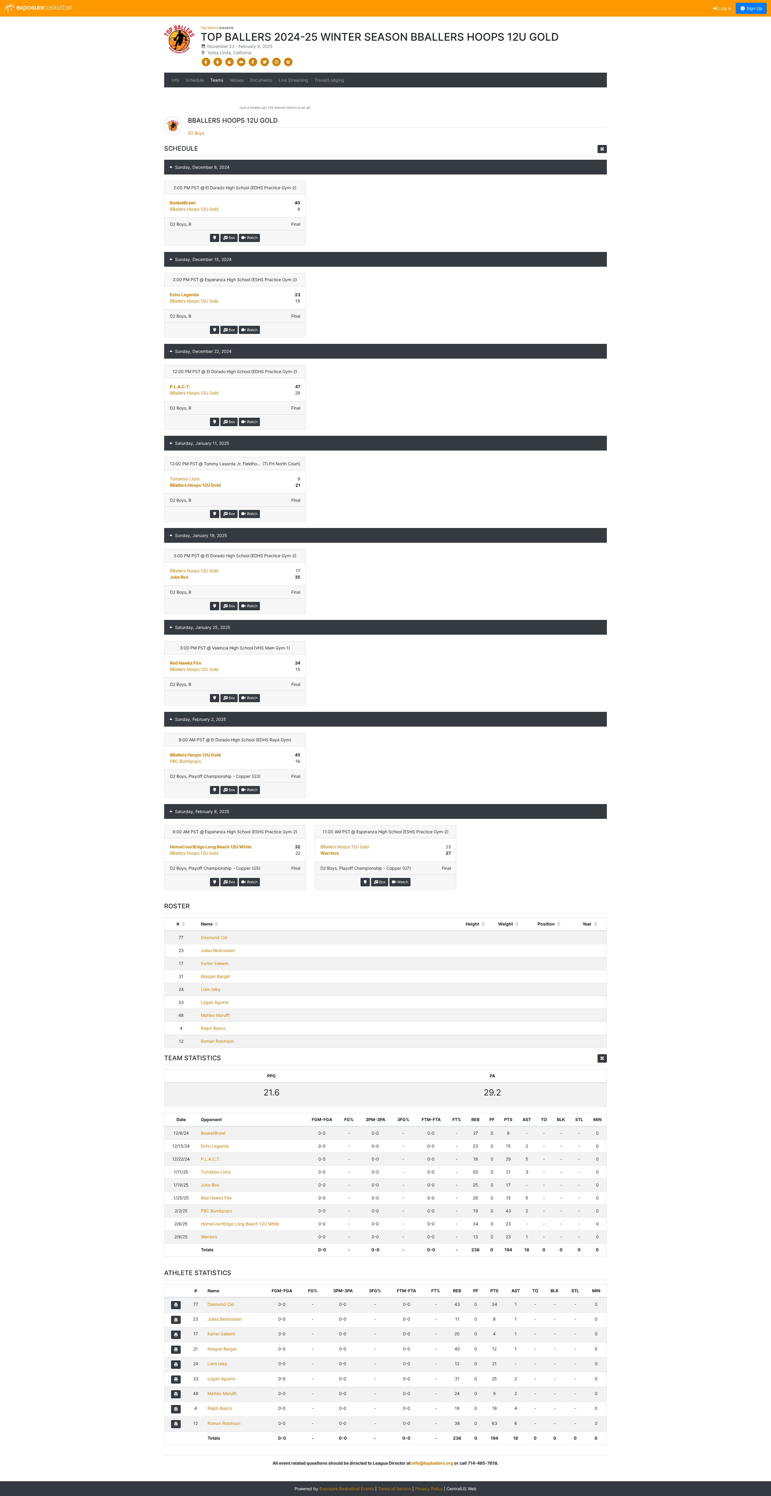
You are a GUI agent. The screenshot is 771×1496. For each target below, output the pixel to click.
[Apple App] (229, 62)
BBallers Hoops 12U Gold (194, 209)
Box (231, 237)
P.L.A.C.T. (180, 386)
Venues (236, 80)
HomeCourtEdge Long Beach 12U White (210, 846)
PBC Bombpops (185, 761)
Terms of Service (394, 1488)
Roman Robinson (217, 1041)
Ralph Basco (213, 1028)
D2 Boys (196, 133)
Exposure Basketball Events (347, 1488)
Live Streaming (293, 80)
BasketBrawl (182, 202)
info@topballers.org (432, 1463)
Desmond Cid (214, 937)
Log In (725, 8)
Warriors (329, 853)
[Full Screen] (602, 149)
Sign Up (753, 8)
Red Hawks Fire (185, 662)
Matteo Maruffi (215, 1015)
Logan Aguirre (215, 1002)
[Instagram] (276, 62)
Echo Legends (184, 294)
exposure (43, 8)
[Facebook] (253, 62)
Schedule (195, 80)
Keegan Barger (215, 976)
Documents (261, 80)
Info (175, 80)
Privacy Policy (429, 1488)
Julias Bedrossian (218, 950)
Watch (252, 237)
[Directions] (214, 238)
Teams (216, 80)
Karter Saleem (215, 963)
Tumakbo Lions (185, 478)
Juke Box (179, 577)
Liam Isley (210, 989)
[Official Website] (288, 62)
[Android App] (241, 62)
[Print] (175, 1305)
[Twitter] (264, 62)
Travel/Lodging (329, 80)
